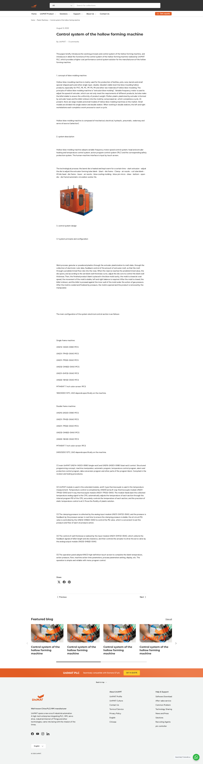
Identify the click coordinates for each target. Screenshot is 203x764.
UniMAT (38, 753)
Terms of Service (116, 709)
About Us (90, 14)
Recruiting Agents (163, 722)
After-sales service (163, 701)
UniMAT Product (47, 14)
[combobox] (105, 5)
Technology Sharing (164, 709)
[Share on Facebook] (64, 582)
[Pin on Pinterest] (69, 582)
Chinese (112, 722)
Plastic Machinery (42, 20)
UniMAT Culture (116, 701)
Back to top (100, 682)
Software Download (164, 696)
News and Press (162, 713)
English (112, 718)
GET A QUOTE (131, 673)
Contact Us (104, 14)
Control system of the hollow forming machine (65, 20)
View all (168, 619)
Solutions (63, 14)
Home (33, 14)
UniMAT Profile (115, 696)
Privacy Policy (115, 713)
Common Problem (163, 705)
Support (76, 14)
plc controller (161, 726)
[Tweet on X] (59, 582)
